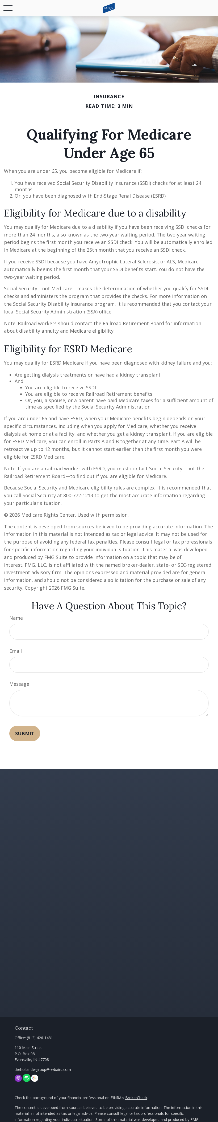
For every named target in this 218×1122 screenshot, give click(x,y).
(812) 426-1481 (40, 1037)
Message (19, 684)
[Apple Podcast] (18, 1078)
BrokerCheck (136, 1097)
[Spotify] (26, 1078)
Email (15, 651)
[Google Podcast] (34, 1078)
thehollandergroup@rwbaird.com (43, 1069)
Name (16, 618)
